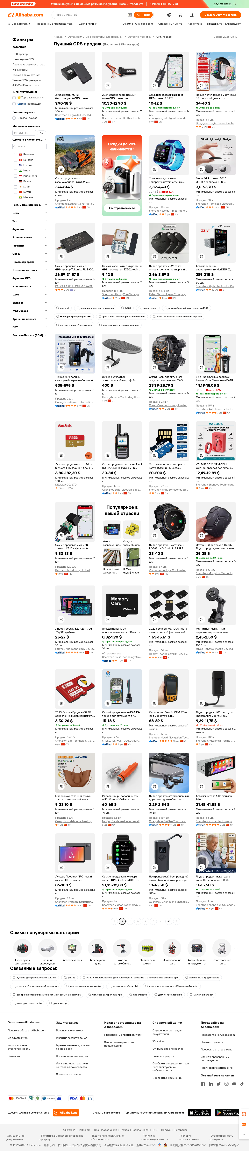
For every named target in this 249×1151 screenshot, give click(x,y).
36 (168, 921)
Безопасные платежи (69, 1030)
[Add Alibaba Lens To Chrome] (66, 1112)
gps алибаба (140, 994)
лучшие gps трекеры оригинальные (36, 977)
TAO (154, 1129)
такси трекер (149, 308)
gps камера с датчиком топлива (121, 325)
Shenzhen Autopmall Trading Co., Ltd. (216, 740)
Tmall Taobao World (105, 1129)
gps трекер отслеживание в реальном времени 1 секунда (49, 994)
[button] (130, 14)
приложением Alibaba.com (166, 1112)
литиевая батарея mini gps (107, 994)
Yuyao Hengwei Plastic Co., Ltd (214, 648)
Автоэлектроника (139, 36)
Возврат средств (163, 1056)
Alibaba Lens (28, 1112)
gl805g (71, 977)
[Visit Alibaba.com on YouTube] (234, 1084)
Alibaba (58, 36)
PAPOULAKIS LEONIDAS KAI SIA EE (75, 286)
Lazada (124, 1129)
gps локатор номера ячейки (85, 986)
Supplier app (112, 1112)
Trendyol (166, 1129)
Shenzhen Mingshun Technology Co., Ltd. (216, 573)
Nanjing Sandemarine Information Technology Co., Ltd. (122, 821)
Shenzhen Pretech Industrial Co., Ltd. (75, 901)
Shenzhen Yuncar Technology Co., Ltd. (216, 821)
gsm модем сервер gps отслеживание (124, 316)
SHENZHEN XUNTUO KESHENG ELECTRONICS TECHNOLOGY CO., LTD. (122, 740)
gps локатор (60, 1003)
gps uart (64, 308)
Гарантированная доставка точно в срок (72, 1047)
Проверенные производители (123, 1034)
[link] (244, 1114)
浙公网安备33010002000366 (188, 1145)
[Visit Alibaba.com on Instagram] (226, 1084)
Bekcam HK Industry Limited (72, 570)
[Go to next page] (176, 921)
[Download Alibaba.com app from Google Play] (228, 1112)
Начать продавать (212, 1042)
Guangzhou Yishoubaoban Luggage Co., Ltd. (75, 821)
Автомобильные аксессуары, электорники (95, 36)
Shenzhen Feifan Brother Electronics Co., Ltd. (122, 118)
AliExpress (69, 1129)
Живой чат (159, 1041)
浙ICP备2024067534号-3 (224, 1145)
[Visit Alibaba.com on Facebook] (203, 1084)
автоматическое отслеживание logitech (179, 316)
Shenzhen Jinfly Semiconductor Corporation (169, 489)
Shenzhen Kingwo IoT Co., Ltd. (73, 114)
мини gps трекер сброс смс (75, 316)
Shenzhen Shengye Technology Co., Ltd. (216, 484)
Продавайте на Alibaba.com (218, 1034)
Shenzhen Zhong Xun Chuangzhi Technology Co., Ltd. (122, 294)
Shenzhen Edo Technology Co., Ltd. (75, 740)
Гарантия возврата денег (71, 1037)
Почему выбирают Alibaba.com (27, 1030)
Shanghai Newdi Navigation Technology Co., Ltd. (169, 737)
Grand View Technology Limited (168, 405)
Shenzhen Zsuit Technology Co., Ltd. (122, 656)
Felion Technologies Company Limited (169, 294)
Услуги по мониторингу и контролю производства (72, 1065)
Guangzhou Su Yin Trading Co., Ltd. (122, 397)
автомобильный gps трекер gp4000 (188, 308)
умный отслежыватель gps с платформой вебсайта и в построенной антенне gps (132, 977)
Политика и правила (68, 1074)
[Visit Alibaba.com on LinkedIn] (211, 1084)
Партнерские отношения (216, 1067)
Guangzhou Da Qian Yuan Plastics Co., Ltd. (169, 821)
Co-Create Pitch (18, 1037)
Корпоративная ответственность (19, 1047)
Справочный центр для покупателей (167, 1032)
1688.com (84, 1129)
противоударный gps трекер (76, 325)
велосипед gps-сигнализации (97, 308)
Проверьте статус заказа (216, 1049)
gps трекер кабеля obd (125, 986)
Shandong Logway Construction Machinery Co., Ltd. (75, 203)
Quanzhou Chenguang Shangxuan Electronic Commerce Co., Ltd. (169, 901)
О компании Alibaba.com (24, 1022)
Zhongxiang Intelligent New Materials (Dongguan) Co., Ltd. (169, 118)
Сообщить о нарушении (167, 1077)
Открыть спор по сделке (168, 1048)
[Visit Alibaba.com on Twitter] (218, 1084)
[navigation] (29, 479)
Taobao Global (140, 1129)
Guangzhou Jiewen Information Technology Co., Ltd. (75, 402)
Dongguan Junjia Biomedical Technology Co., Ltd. (216, 123)
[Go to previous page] (114, 921)
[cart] (181, 15)
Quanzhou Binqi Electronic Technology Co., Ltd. (122, 489)
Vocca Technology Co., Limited (167, 570)
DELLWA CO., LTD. (66, 484)
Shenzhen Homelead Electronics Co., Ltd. (216, 203)
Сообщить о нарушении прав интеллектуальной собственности (171, 1067)
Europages (181, 1129)
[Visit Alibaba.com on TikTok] (242, 1084)
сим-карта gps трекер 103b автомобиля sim (173, 986)
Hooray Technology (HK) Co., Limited (169, 653)
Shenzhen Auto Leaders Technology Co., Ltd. (216, 409)
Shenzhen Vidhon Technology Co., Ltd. (122, 904)
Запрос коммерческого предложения (119, 1044)
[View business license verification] (159, 1145)
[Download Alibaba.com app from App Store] (199, 1112)
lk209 (128, 308)
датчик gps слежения (170, 994)
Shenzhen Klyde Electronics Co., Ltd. (216, 286)
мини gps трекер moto (29, 1003)
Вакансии (14, 1056)
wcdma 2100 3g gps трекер (204, 977)
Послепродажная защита (72, 1056)
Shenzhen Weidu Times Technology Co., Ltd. (169, 210)
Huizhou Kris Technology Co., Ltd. (75, 648)
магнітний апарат (203, 994)
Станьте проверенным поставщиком (215, 1058)
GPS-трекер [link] (164, 36)
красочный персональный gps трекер (38, 986)
